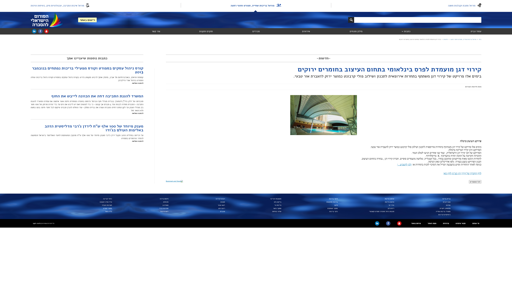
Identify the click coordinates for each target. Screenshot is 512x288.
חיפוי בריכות (333, 199)
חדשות (445, 39)
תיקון (336, 205)
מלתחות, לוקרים (445, 208)
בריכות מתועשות (332, 202)
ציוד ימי (391, 205)
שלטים (448, 205)
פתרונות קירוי (163, 208)
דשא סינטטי (164, 211)
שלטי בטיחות (276, 211)
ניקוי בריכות (333, 211)
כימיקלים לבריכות (444, 214)
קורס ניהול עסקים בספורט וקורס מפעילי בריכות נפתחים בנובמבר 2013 (87, 70)
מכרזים (256, 31)
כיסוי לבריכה (107, 199)
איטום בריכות (389, 202)
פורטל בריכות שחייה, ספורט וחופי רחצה (252, 5)
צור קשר (156, 31)
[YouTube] (46, 31)
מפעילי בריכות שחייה (443, 211)
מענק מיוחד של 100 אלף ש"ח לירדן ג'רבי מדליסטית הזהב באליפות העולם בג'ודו (94, 128)
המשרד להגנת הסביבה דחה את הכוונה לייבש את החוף (97, 96)
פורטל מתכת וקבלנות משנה (461, 5)
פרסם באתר (416, 223)
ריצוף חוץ (221, 208)
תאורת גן (165, 205)
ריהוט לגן (391, 208)
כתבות (407, 31)
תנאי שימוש (460, 223)
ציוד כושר (108, 211)
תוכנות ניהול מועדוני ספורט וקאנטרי (381, 211)
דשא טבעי (221, 205)
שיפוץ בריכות (389, 199)
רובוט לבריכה (220, 199)
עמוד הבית (476, 31)
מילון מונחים (356, 31)
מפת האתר (432, 223)
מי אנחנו (475, 223)
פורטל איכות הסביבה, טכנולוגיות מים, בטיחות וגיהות (57, 5)
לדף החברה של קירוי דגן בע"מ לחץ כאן (462, 173)
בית (480, 39)
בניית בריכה (446, 199)
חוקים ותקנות (206, 31)
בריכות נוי (277, 205)
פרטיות (446, 223)
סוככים (222, 211)
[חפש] (351, 20)
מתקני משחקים (332, 208)
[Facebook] (40, 31)
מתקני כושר (277, 208)
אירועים (306, 31)
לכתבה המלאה (137, 83)
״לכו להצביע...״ (404, 164)
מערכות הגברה (107, 205)
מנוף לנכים (447, 202)
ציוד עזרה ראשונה (106, 202)
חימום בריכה (164, 199)
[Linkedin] (34, 31)
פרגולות (165, 202)
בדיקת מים (277, 202)
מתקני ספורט (107, 208)
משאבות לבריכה (275, 199)
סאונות (222, 202)
